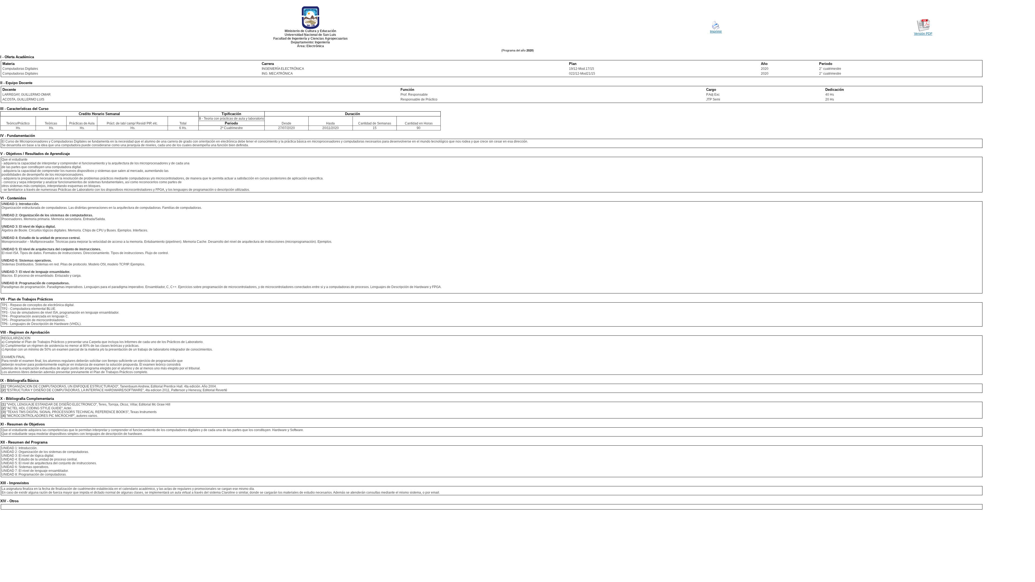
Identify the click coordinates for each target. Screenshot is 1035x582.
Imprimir (716, 31)
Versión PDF (923, 34)
